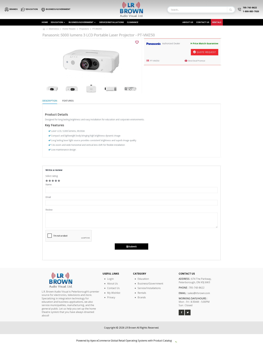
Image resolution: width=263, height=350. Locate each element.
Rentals (216, 22)
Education (57, 22)
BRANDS (13, 9)
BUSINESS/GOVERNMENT (58, 9)
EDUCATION (31, 9)
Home (45, 22)
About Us (187, 22)
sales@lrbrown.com (199, 293)
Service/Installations (111, 22)
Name (49, 184)
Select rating (52, 175)
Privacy (111, 297)
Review (49, 209)
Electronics (54, 29)
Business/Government (81, 22)
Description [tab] (49, 100)
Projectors (84, 29)
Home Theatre (69, 29)
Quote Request (206, 52)
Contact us (202, 22)
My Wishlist (113, 292)
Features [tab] (68, 100)
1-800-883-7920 (251, 11)
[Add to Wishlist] (137, 42)
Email (48, 197)
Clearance (132, 22)
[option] (90, 61)
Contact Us (113, 288)
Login (110, 278)
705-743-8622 (250, 7)
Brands (142, 297)
